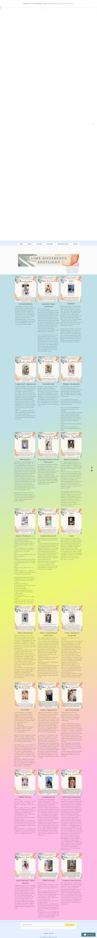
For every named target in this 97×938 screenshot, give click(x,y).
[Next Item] (93, 124)
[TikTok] (49, 933)
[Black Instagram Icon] (92, 470)
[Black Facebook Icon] (92, 467)
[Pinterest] (52, 933)
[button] (25, 289)
